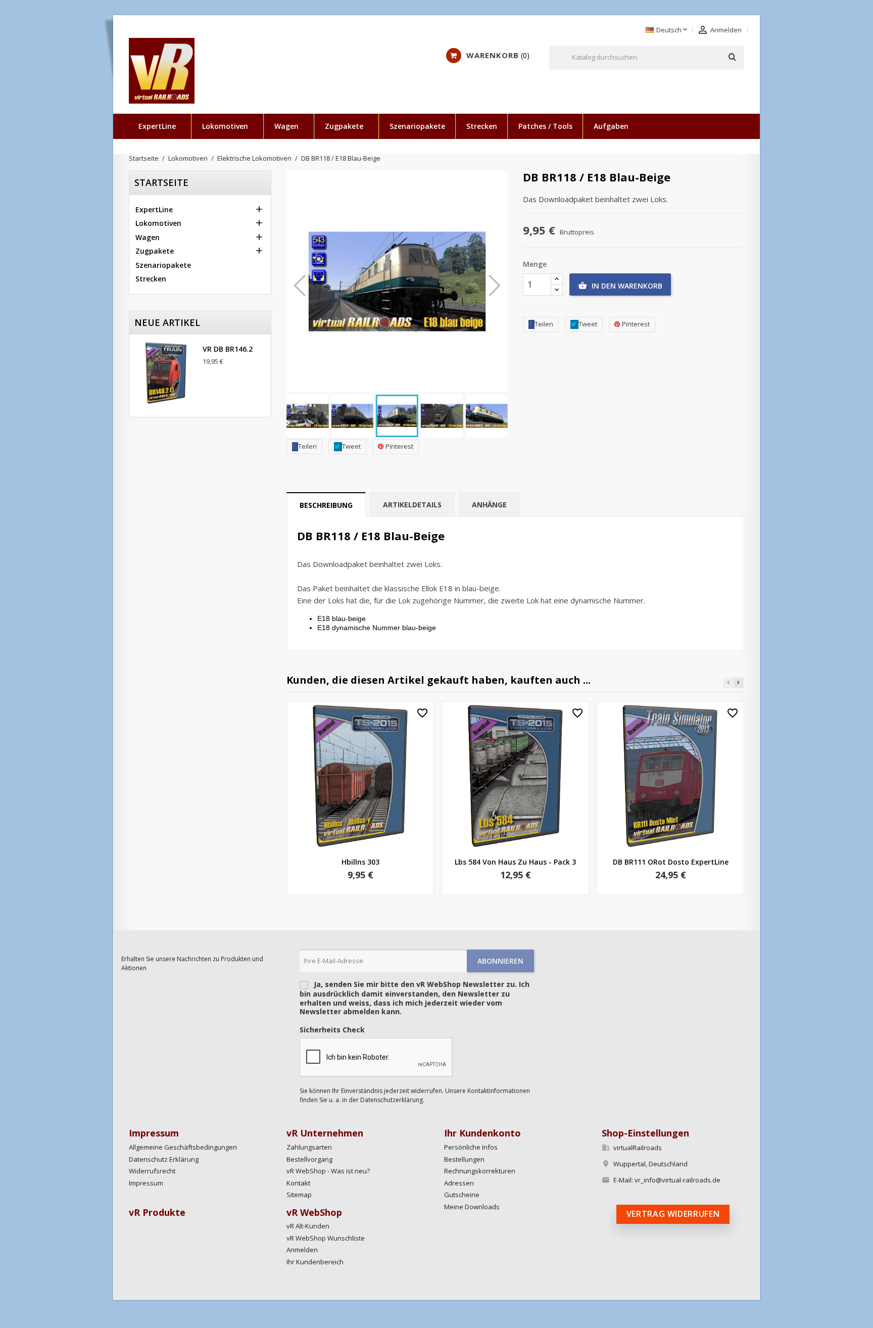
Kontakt (298, 1183)
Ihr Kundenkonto (482, 1133)
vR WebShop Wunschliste (325, 1238)
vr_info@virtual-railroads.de (677, 1179)
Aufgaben (611, 126)
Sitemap (299, 1194)
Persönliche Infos (471, 1147)
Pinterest (399, 446)
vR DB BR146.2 (228, 349)
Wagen (286, 126)
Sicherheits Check (332, 1029)
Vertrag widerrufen (673, 1213)
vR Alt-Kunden (307, 1225)
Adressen (459, 1183)
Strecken (481, 126)
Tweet (351, 446)
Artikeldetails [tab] (412, 504)
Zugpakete (344, 126)
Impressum (146, 1183)
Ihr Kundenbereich (315, 1261)
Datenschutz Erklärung (164, 1159)
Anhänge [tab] (489, 504)
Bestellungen (464, 1159)
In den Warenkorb (620, 286)
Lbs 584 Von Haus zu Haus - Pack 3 (515, 862)
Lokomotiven (225, 126)
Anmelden (302, 1249)
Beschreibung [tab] (326, 505)
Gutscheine (461, 1194)
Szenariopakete (417, 126)
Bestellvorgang (309, 1159)
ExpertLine (157, 126)
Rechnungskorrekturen (479, 1170)
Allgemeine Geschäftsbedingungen (183, 1147)
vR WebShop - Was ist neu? (328, 1170)
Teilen (307, 446)
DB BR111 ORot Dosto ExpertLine (671, 862)
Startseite (161, 182)
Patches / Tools (545, 126)
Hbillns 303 (360, 862)
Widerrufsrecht (152, 1170)
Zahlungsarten (309, 1147)
